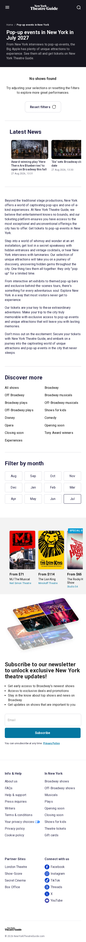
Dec (13, 487)
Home (9, 24)
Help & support (15, 795)
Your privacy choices (19, 822)
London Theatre (16, 867)
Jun (52, 499)
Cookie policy (14, 835)
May (33, 499)
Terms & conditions (18, 815)
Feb (53, 487)
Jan (33, 487)
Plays (49, 801)
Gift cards (52, 835)
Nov (72, 476)
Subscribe (42, 733)
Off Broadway (14, 395)
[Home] (44, 7)
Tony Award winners (59, 433)
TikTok (55, 880)
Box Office (12, 887)
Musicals (51, 795)
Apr (13, 499)
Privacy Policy (51, 743)
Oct (52, 476)
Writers (10, 808)
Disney (10, 418)
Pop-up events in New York (33, 24)
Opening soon (54, 425)
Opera (9, 425)
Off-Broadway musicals (61, 403)
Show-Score (13, 874)
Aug (13, 476)
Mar (72, 487)
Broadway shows (57, 781)
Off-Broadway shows (60, 788)
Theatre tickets (55, 828)
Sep (33, 476)
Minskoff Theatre (48, 583)
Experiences (14, 440)
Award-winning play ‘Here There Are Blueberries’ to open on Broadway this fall (29, 165)
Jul (72, 499)
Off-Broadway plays (19, 410)
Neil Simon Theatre (20, 583)
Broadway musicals (58, 395)
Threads (56, 887)
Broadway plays (16, 403)
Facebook (58, 867)
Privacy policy (15, 828)
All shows (12, 388)
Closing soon (14, 433)
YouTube (57, 900)
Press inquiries (16, 801)
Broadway (52, 388)
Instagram (58, 874)
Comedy (50, 418)
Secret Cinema (15, 880)
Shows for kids (55, 410)
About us (11, 781)
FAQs (9, 788)
